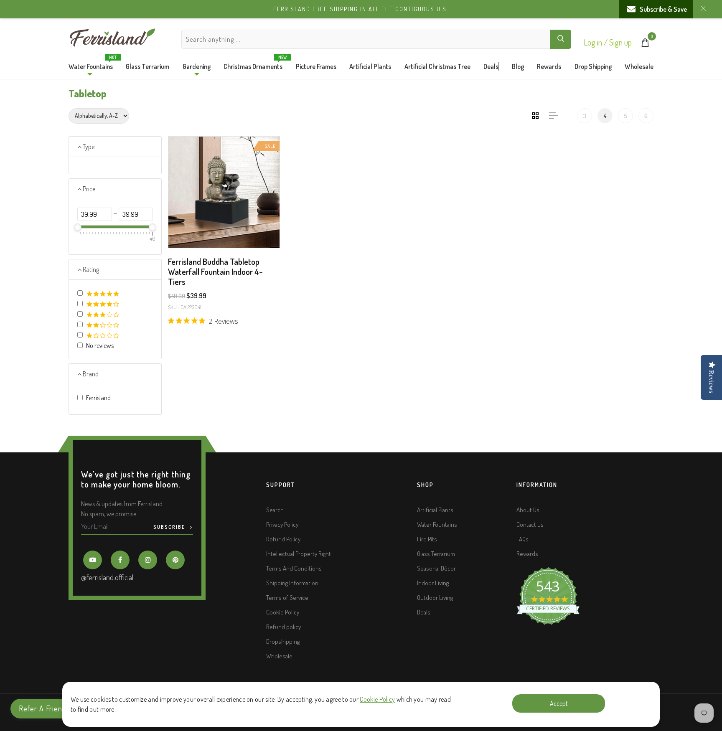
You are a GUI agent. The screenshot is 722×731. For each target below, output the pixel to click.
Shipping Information (292, 583)
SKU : (173, 307)
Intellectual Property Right (298, 554)
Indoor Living (433, 583)
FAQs (522, 539)
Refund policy (283, 627)
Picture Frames (316, 66)
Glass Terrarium (147, 66)
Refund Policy (283, 539)
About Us (527, 510)
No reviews (100, 345)
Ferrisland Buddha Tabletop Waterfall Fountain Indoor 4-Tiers (215, 271)
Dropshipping (283, 641)
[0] (645, 44)
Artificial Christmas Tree (437, 66)
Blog (518, 66)
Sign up (620, 42)
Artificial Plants (370, 66)
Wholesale (639, 66)
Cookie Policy (377, 699)
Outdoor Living (435, 598)
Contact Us (530, 524)
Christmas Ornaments (253, 64)
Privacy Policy (282, 524)
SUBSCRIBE (170, 527)
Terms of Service (287, 598)
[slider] (77, 227)
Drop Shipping (593, 66)
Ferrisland (98, 397)
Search (275, 510)
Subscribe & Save (663, 9)
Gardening (197, 66)
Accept (559, 703)
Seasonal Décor (436, 568)
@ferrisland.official (107, 577)
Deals (490, 66)
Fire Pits (427, 539)
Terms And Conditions (294, 568)
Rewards (549, 66)
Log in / (596, 42)
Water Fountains (91, 64)
